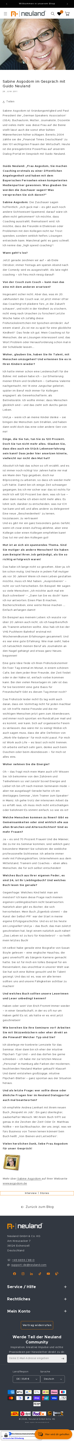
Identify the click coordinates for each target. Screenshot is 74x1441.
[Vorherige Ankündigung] (7, 4)
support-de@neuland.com (29, 1265)
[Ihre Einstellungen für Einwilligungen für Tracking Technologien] (6, 1435)
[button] (5, 14)
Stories (44, 1193)
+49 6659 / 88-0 (23, 1260)
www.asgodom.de (15, 1183)
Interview (31, 1193)
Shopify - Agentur (30, 1422)
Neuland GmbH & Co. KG (42, 1419)
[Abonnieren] (63, 1358)
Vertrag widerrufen (37, 1325)
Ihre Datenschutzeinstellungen (25, 1434)
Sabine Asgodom (29, 1178)
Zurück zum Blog (40, 1207)
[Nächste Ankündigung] (67, 4)
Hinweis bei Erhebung (13, 1438)
